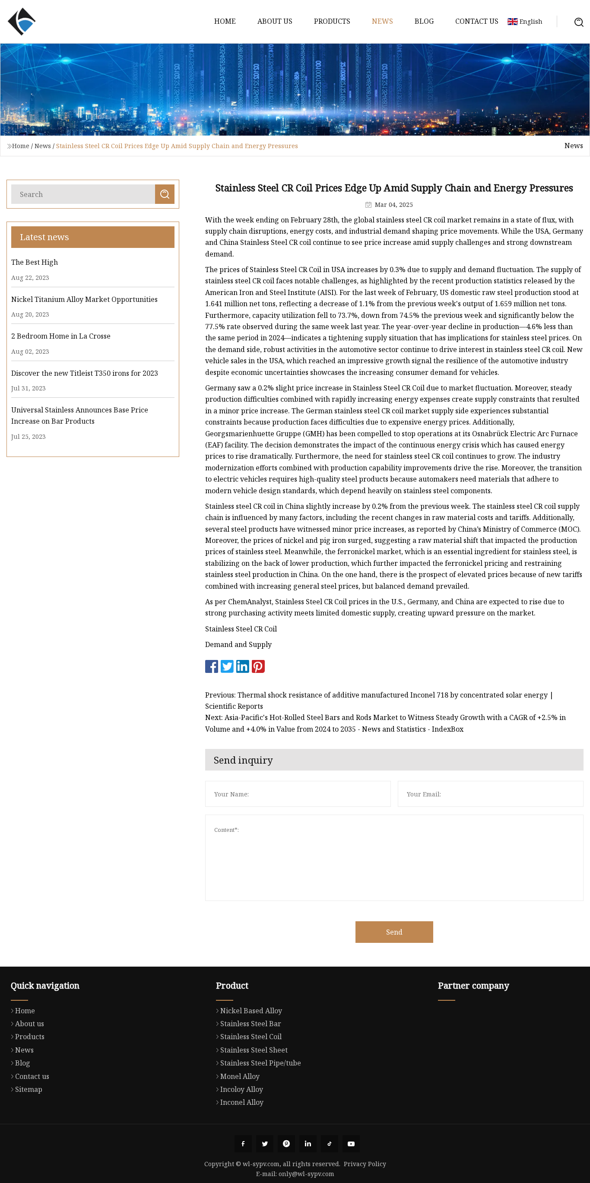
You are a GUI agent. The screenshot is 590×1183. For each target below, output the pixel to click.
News (382, 21)
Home (225, 21)
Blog (424, 21)
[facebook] (243, 1143)
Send (394, 932)
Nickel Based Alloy (251, 1010)
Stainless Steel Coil (251, 1036)
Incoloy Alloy (241, 1089)
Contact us (476, 21)
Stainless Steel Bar (250, 1023)
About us (274, 21)
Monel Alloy (240, 1076)
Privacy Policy (365, 1164)
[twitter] (264, 1143)
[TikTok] (329, 1143)
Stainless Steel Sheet (254, 1050)
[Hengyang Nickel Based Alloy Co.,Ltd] (21, 21)
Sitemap (28, 1089)
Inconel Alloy (241, 1102)
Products (332, 21)
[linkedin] (308, 1143)
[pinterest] (286, 1143)
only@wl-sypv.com (306, 1174)
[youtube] (351, 1143)
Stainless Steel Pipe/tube (260, 1063)
